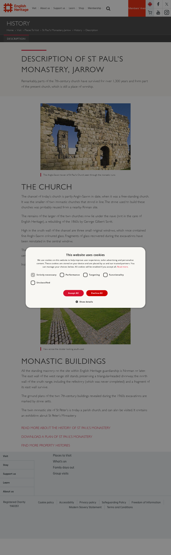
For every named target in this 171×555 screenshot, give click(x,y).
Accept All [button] (73, 293)
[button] (85, 302)
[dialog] (85, 277)
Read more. (122, 266)
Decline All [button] (97, 293)
